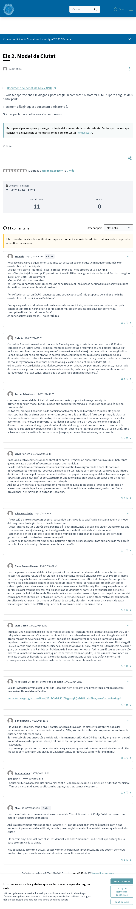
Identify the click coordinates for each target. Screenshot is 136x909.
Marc (18, 808)
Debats (66, 39)
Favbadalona (22, 773)
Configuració (122, 901)
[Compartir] (130, 158)
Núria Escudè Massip (26, 566)
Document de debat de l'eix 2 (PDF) (32, 88)
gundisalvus (22, 720)
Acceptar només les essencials (122, 891)
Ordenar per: (94, 228)
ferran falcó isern (52, 170)
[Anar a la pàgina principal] (26, 9)
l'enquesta (84, 132)
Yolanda (19, 256)
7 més (70, 170)
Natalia (19, 338)
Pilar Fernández (24, 513)
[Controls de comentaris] (128, 256)
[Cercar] (95, 9)
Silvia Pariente (23, 453)
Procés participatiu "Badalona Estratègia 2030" (31, 39)
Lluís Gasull (21, 625)
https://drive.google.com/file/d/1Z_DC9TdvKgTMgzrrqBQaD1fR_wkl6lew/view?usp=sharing (64, 698)
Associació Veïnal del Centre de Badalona (39, 681)
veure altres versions (103, 873)
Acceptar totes (122, 881)
